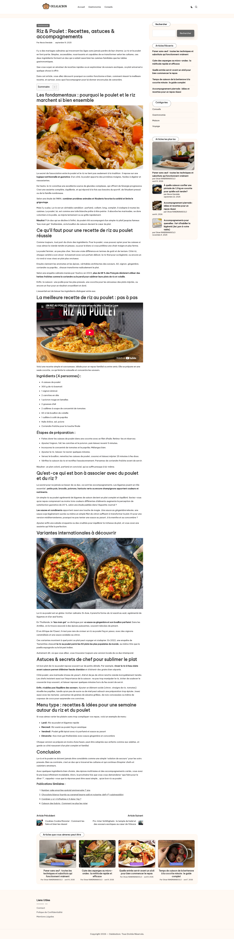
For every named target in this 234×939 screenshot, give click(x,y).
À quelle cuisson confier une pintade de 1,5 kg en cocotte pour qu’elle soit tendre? (178, 188)
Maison (156, 120)
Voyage (156, 126)
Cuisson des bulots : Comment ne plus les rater (64, 803)
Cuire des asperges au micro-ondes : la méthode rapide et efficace (171, 62)
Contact (41, 908)
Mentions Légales (45, 916)
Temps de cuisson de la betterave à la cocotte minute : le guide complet (171, 81)
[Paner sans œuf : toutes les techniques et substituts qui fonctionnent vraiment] (173, 156)
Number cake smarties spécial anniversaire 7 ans (65, 790)
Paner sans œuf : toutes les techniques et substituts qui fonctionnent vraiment (172, 53)
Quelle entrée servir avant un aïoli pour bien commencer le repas (171, 71)
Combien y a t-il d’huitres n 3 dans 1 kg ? (61, 799)
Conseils (156, 109)
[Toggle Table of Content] (53, 87)
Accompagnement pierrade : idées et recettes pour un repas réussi (171, 90)
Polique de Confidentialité (49, 912)
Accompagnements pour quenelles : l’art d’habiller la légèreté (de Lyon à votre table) (177, 225)
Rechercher (161, 24)
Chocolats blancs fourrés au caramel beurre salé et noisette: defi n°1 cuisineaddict (82, 794)
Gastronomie (43, 25)
